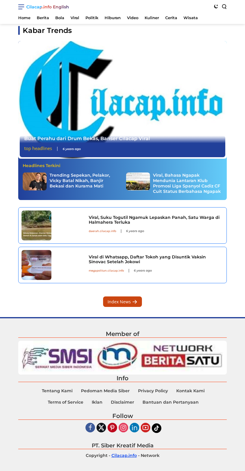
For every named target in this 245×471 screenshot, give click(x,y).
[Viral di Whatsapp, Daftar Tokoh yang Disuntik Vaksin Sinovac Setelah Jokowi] (53, 265)
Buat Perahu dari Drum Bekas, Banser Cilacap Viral (87, 138)
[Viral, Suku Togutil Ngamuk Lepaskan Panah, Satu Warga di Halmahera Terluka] (53, 225)
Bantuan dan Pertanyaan (171, 402)
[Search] (224, 6)
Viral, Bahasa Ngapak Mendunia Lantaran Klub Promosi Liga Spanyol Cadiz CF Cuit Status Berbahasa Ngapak (187, 183)
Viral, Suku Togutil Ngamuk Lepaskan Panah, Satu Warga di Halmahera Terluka (154, 220)
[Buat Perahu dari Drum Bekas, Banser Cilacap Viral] (122, 100)
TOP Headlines (38, 148)
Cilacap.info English (47, 7)
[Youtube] (145, 428)
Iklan (97, 402)
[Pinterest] (112, 428)
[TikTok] (156, 428)
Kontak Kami (190, 390)
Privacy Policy (153, 390)
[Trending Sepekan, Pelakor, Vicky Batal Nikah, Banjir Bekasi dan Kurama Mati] (35, 181)
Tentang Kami (57, 390)
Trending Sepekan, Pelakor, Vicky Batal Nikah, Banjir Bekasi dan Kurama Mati (80, 180)
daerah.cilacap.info (102, 231)
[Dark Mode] (216, 6)
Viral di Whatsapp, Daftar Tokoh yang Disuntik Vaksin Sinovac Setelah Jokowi (147, 259)
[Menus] (22, 7)
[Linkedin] (134, 428)
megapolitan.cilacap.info (106, 270)
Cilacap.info (124, 455)
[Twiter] (101, 428)
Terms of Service (65, 402)
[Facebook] (90, 428)
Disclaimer (122, 402)
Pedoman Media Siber (105, 390)
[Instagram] (123, 428)
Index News (120, 302)
